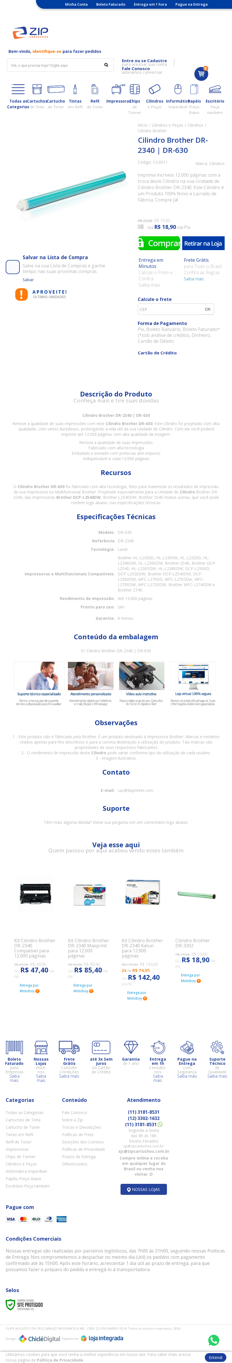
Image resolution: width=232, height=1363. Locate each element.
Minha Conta (76, 4)
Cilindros (195, 125)
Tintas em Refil (19, 1134)
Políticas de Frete (78, 1134)
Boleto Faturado (110, 4)
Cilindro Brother (152, 130)
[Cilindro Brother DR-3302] (197, 917)
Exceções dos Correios (83, 1142)
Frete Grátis (78, 12)
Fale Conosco (74, 1112)
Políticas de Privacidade (83, 1149)
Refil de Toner (18, 1142)
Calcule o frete (155, 299)
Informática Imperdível (26, 1171)
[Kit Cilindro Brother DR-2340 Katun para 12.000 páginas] (143, 926)
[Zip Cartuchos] (30, 33)
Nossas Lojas (109, 12)
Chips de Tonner (21, 1156)
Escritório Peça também (28, 1186)
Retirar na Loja (203, 243)
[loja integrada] (102, 1338)
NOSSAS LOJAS (146, 1189)
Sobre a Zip (72, 1120)
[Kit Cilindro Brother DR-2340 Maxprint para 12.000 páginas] (89, 922)
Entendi (215, 1357)
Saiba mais (194, 278)
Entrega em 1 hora (150, 4)
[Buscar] (106, 64)
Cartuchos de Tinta (23, 1120)
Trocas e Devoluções (81, 1127)
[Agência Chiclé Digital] (39, 1339)
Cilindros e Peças (167, 125)
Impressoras (17, 1149)
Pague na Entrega (191, 4)
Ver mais (30, 951)
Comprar (159, 243)
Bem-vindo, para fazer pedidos (54, 51)
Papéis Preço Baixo (23, 1178)
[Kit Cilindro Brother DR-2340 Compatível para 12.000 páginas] (35, 922)
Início (142, 125)
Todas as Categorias (25, 1112)
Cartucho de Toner (23, 1127)
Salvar (28, 279)
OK (207, 309)
